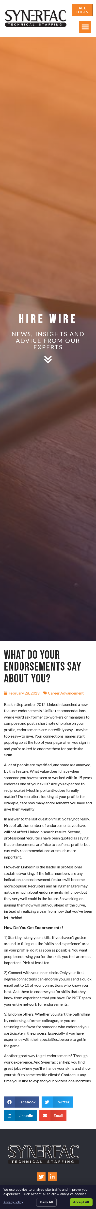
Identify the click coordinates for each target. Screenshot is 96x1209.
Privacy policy (13, 1202)
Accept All (81, 1202)
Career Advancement (66, 693)
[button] (85, 27)
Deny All (46, 1202)
